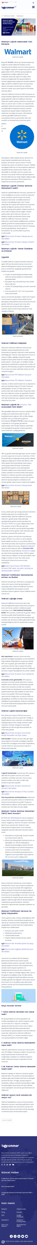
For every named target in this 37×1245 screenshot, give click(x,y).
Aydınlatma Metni (21, 1225)
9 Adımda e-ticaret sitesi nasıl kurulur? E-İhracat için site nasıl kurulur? (17, 1179)
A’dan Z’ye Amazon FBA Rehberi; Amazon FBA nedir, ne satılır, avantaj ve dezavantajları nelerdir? (17, 568)
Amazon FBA (25, 405)
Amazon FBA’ (6, 523)
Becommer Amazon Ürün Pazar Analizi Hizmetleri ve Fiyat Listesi (15, 734)
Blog (3, 1212)
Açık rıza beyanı (4, 1225)
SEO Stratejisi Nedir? (7, 1186)
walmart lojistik (6, 1120)
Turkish (6, 2)
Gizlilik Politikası (20, 1216)
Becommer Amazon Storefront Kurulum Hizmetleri (15, 787)
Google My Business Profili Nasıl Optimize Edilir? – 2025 (17, 1193)
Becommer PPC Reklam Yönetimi (18, 380)
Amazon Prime (16, 421)
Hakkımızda (21, 1209)
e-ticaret (9, 62)
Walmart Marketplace (12, 818)
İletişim (4, 1209)
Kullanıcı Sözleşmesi (21, 1220)
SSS (2, 1215)
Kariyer (19, 1212)
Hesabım (5, 1220)
